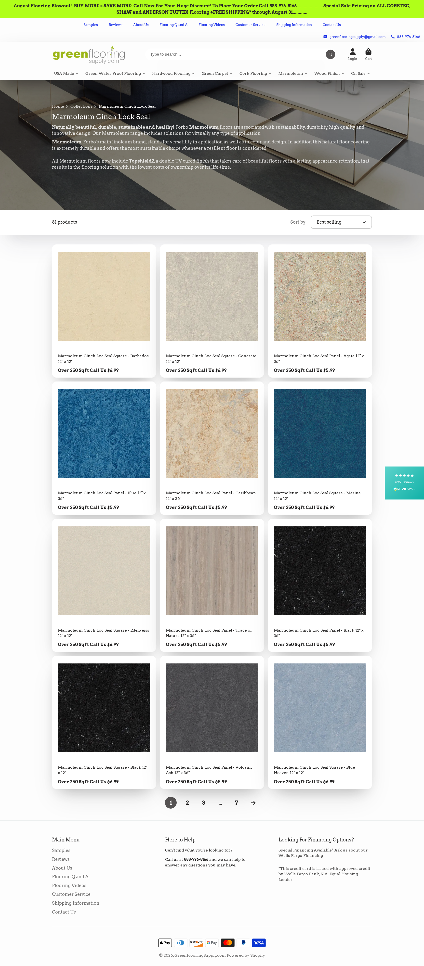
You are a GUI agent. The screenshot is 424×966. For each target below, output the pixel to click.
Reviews (115, 25)
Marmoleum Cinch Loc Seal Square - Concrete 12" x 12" (212, 311)
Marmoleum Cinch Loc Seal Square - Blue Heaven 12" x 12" (320, 722)
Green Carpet (215, 73)
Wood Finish (327, 73)
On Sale (358, 73)
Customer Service (250, 25)
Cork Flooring (253, 73)
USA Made (64, 73)
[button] (404, 483)
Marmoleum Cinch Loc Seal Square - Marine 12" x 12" (320, 448)
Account (352, 54)
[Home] (89, 54)
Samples (90, 25)
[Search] (330, 54)
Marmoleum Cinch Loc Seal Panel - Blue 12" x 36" (104, 448)
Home (58, 106)
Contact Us (332, 25)
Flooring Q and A (173, 25)
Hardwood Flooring (171, 73)
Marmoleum (290, 73)
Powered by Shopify (246, 955)
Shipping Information (294, 25)
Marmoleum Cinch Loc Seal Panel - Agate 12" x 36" (320, 311)
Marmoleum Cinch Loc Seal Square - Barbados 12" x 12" (104, 311)
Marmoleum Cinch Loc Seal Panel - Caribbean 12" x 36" (212, 448)
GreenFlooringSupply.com (200, 955)
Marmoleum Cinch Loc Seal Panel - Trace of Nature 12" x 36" (212, 585)
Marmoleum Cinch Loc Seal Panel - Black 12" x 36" (320, 585)
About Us (141, 25)
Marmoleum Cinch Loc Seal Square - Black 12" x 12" (104, 722)
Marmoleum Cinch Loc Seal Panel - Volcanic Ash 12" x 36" (212, 722)
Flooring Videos (212, 25)
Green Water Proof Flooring (113, 73)
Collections (81, 106)
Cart (368, 54)
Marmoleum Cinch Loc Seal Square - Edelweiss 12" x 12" (104, 585)
